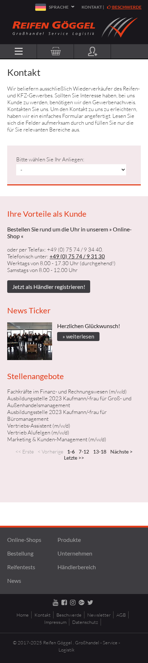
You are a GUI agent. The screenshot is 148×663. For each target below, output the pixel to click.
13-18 (99, 451)
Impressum (55, 622)
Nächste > (121, 451)
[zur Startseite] (74, 40)
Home (23, 615)
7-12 (84, 451)
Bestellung (20, 553)
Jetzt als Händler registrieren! (48, 286)
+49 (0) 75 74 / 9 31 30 (77, 256)
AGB (121, 615)
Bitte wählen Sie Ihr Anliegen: (50, 159)
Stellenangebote (35, 376)
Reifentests (21, 566)
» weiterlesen (78, 336)
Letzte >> (74, 458)
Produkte (69, 539)
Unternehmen (74, 553)
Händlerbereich (76, 566)
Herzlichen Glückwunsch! (88, 325)
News (14, 580)
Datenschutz (85, 622)
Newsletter (99, 615)
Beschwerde (126, 7)
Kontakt (92, 7)
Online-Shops (24, 539)
